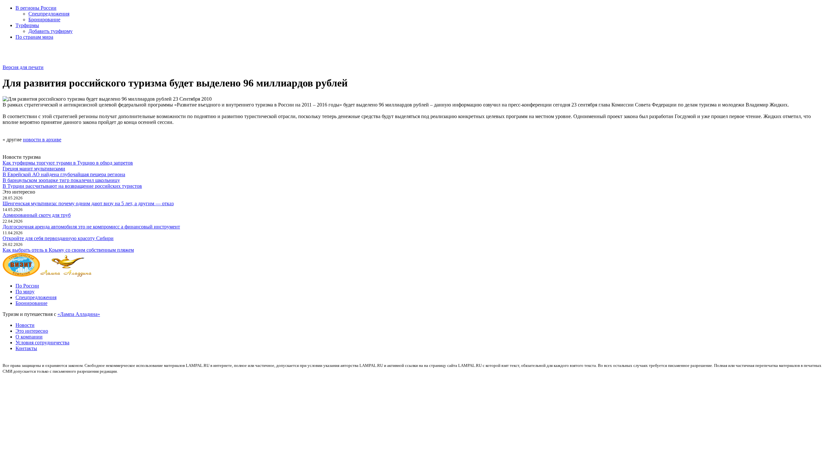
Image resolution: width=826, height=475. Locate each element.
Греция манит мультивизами (34, 168)
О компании (29, 336)
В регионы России (35, 8)
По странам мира (34, 37)
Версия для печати (23, 67)
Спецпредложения (48, 13)
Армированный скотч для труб (37, 215)
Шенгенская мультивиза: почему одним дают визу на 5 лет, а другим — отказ (88, 203)
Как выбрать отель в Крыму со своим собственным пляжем (68, 250)
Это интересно (31, 331)
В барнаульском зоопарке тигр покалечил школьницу (61, 180)
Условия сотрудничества (42, 342)
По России (27, 285)
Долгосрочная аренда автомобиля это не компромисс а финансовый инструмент (91, 226)
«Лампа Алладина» (78, 314)
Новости (25, 325)
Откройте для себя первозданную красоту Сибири (58, 238)
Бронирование (44, 19)
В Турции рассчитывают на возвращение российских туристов (72, 186)
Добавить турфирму (50, 31)
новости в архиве (42, 139)
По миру (25, 291)
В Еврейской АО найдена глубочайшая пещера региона (64, 174)
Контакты (26, 348)
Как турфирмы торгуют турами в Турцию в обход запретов (68, 163)
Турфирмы (27, 25)
